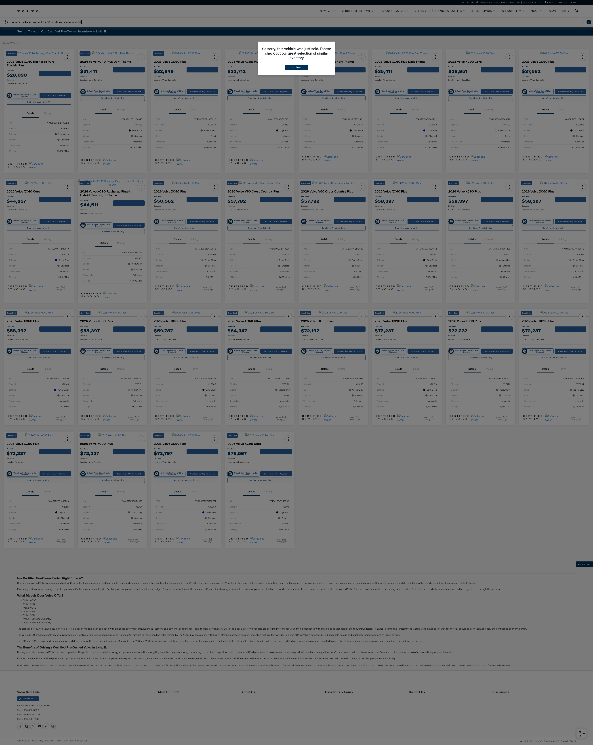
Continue (296, 67)
